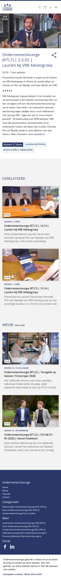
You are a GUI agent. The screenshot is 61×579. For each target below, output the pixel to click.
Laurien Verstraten (35, 144)
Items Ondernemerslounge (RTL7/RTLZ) (20, 510)
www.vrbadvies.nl (36, 134)
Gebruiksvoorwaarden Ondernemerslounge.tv (24, 532)
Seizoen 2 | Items (12, 144)
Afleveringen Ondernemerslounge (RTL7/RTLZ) (24, 506)
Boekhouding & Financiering (18, 150)
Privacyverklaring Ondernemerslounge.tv (21, 536)
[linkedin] (12, 547)
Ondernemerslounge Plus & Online (19, 513)
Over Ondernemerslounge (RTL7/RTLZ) (20, 526)
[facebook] (5, 547)
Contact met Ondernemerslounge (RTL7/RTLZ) (23, 529)
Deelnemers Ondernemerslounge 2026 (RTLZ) (24, 523)
